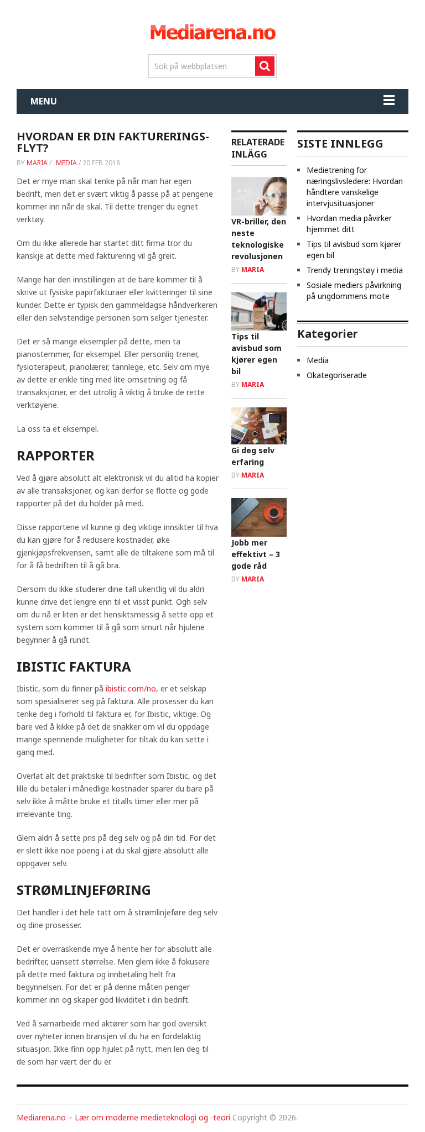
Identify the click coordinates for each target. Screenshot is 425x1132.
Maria (37, 162)
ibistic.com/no (131, 688)
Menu (43, 101)
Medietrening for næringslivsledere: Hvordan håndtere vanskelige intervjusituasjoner (355, 186)
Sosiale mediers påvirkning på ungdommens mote (354, 290)
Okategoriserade (337, 375)
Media (66, 162)
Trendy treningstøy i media (355, 270)
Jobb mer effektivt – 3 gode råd (255, 554)
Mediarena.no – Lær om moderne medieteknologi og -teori (123, 1117)
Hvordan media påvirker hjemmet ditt (349, 223)
